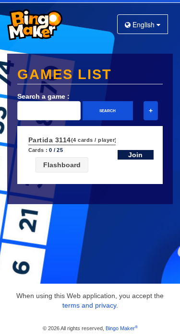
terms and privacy (89, 305)
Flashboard (62, 165)
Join (135, 155)
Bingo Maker (122, 328)
